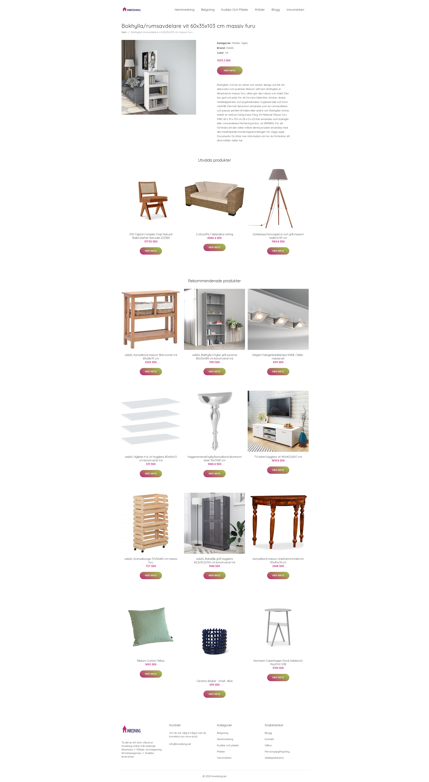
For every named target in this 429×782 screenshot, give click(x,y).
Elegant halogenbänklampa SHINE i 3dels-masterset (278, 356)
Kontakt (269, 739)
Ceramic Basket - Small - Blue (215, 681)
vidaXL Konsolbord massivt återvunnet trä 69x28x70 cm (151, 356)
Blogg (275, 10)
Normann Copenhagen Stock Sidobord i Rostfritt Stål (278, 662)
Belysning (207, 10)
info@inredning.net (180, 744)
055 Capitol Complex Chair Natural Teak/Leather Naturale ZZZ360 (150, 236)
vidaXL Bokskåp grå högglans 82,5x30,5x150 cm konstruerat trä (214, 560)
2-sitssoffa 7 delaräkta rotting (214, 234)
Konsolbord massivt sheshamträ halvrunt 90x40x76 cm (278, 560)
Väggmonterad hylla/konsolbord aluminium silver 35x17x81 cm (215, 458)
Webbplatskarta (274, 757)
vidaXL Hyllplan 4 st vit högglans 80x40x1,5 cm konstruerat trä (151, 458)
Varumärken (295, 10)
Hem (124, 32)
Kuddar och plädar (234, 10)
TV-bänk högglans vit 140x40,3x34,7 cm (278, 456)
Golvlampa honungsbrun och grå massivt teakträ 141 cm (278, 236)
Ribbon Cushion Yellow (151, 660)
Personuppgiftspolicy (277, 751)
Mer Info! (230, 70)
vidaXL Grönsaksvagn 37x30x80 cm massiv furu (151, 560)
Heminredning (184, 10)
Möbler (260, 10)
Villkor (268, 745)
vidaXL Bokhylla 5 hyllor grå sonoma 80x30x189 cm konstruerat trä (214, 356)
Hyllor (244, 43)
